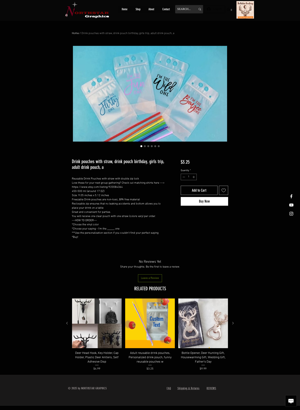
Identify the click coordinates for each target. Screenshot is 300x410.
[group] (150, 335)
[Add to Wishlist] (223, 190)
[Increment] (194, 177)
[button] (230, 9)
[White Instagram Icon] (291, 213)
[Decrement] (183, 177)
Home (75, 33)
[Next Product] (233, 323)
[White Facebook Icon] (291, 196)
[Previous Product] (67, 323)
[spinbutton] (189, 177)
